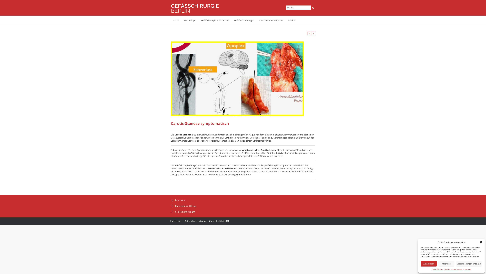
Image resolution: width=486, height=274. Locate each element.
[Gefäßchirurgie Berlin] (195, 8)
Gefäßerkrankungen (244, 20)
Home (176, 20)
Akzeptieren (428, 263)
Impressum (467, 269)
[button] (481, 242)
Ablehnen (446, 263)
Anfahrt (291, 20)
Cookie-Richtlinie (437, 269)
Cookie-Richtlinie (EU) (185, 211)
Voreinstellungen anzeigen (469, 263)
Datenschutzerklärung (186, 206)
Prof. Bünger (190, 20)
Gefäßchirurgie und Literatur (215, 20)
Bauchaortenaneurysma (453, 269)
